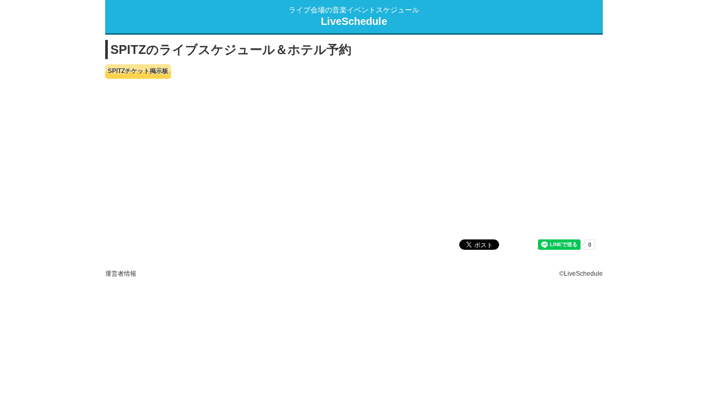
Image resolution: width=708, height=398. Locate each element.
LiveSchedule (354, 21)
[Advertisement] (354, 159)
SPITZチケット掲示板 (138, 71)
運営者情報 (120, 273)
